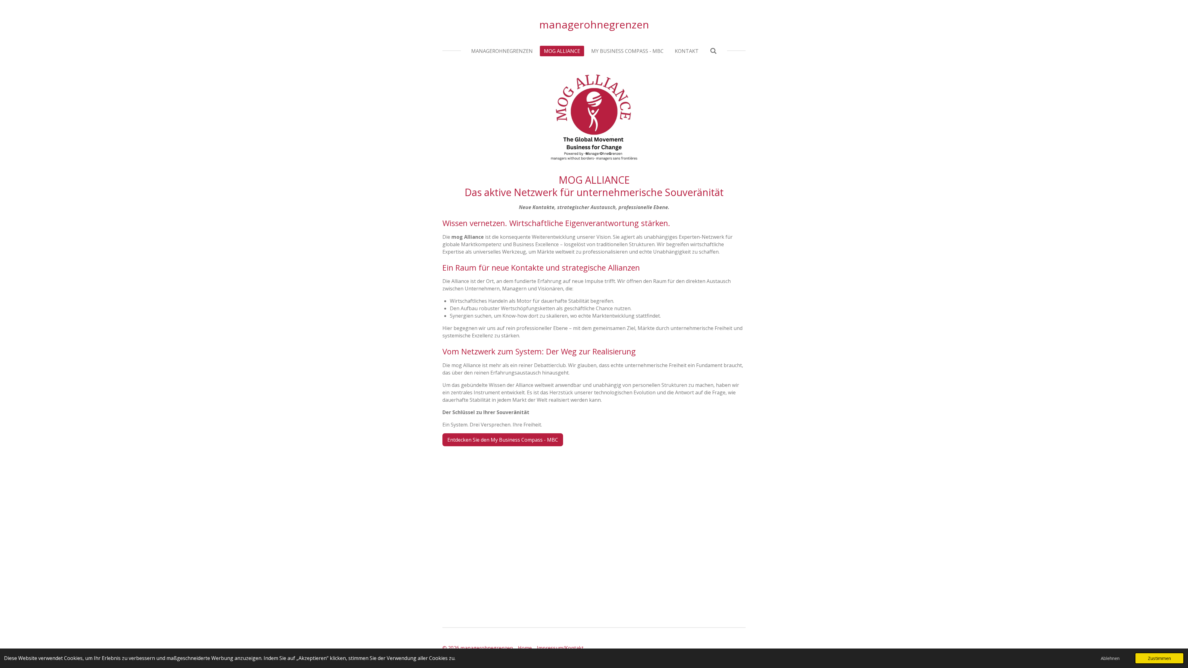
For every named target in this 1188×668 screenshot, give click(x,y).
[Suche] (713, 51)
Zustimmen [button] (1159, 658)
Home (525, 647)
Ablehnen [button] (1110, 658)
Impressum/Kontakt (560, 647)
